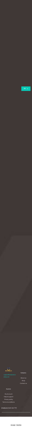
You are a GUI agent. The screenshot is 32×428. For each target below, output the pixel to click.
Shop (23, 380)
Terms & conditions (8, 402)
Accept (13, 425)
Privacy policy (8, 399)
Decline (18, 425)
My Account (8, 394)
